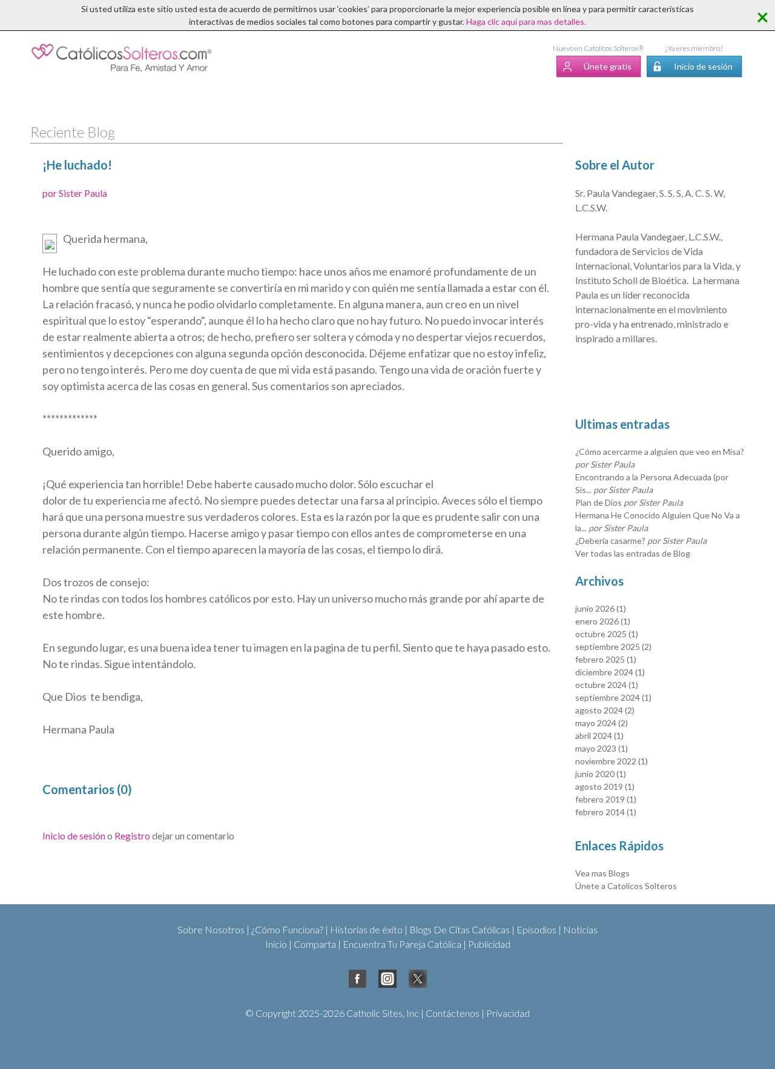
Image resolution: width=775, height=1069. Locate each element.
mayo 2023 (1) (601, 748)
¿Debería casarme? (641, 540)
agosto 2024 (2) (605, 710)
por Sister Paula (74, 193)
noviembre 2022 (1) (611, 761)
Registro (132, 835)
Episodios (536, 929)
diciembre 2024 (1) (610, 672)
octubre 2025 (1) (606, 634)
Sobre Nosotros (211, 929)
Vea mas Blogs (602, 873)
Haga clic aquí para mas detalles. (526, 21)
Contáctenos (453, 1013)
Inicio (276, 944)
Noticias (580, 929)
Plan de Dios (629, 502)
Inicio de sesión (703, 66)
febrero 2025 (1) (605, 659)
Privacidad (508, 1013)
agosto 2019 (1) (605, 786)
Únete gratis (608, 66)
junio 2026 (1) (600, 608)
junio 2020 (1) (600, 774)
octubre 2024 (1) (606, 685)
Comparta (315, 944)
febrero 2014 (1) (605, 812)
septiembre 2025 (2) (613, 646)
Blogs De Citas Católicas (459, 929)
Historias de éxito (366, 929)
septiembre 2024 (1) (613, 697)
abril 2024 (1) (599, 735)
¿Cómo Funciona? (287, 929)
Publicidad (489, 944)
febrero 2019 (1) (605, 799)
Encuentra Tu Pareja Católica (402, 944)
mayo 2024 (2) (601, 723)
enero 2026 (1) (602, 621)
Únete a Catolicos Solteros (626, 886)
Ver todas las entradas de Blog (632, 553)
